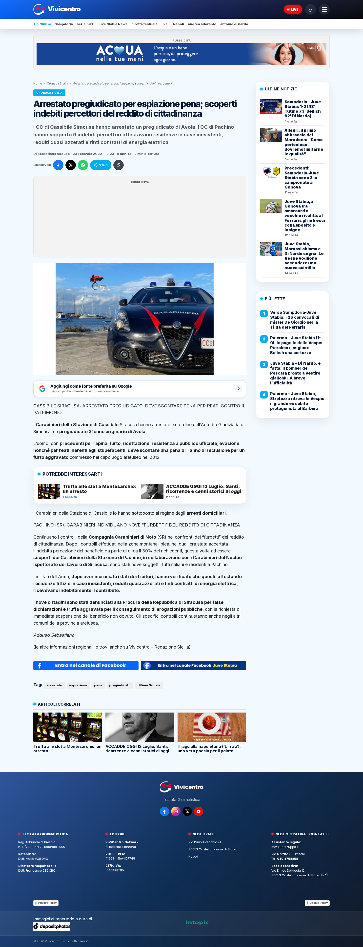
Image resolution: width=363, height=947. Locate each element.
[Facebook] (164, 811)
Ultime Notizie (149, 685)
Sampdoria (64, 24)
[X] (187, 811)
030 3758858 (287, 859)
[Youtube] (198, 811)
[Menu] (324, 9)
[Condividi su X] (70, 165)
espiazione (78, 685)
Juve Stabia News (112, 24)
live (164, 24)
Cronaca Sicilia (57, 83)
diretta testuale (144, 24)
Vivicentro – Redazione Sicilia (159, 647)
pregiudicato (120, 685)
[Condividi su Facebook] (58, 165)
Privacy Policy (47, 903)
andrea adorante (202, 24)
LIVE (295, 9)
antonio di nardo (234, 24)
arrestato (54, 685)
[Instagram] (176, 811)
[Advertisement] (140, 219)
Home (37, 83)
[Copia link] (118, 165)
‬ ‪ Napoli (178, 24)
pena (98, 685)
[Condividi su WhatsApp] (83, 165)
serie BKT (85, 24)
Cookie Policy (319, 903)
